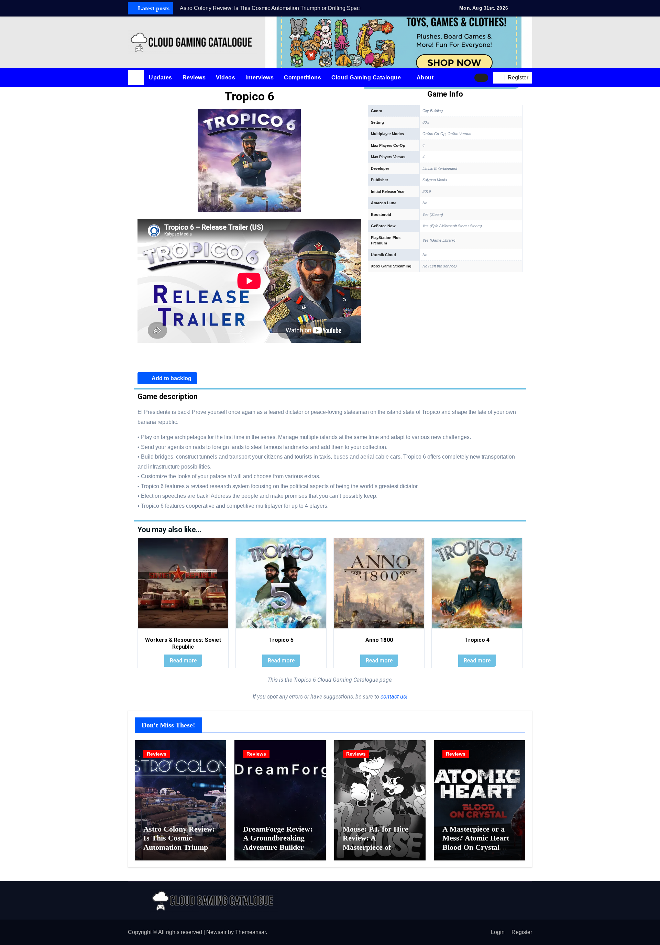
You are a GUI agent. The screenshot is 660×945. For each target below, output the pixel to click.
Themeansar (250, 932)
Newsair (216, 932)
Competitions (302, 77)
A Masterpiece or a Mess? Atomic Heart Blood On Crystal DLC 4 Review (475, 842)
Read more (183, 660)
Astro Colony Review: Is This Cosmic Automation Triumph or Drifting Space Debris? (179, 847)
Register (522, 932)
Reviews (194, 77)
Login (498, 932)
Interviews (259, 77)
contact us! (393, 696)
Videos (225, 77)
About (426, 77)
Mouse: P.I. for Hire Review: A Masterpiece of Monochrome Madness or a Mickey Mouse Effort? (380, 852)
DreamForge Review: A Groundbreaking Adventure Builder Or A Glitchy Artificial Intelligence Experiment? (279, 852)
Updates (160, 77)
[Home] (136, 78)
